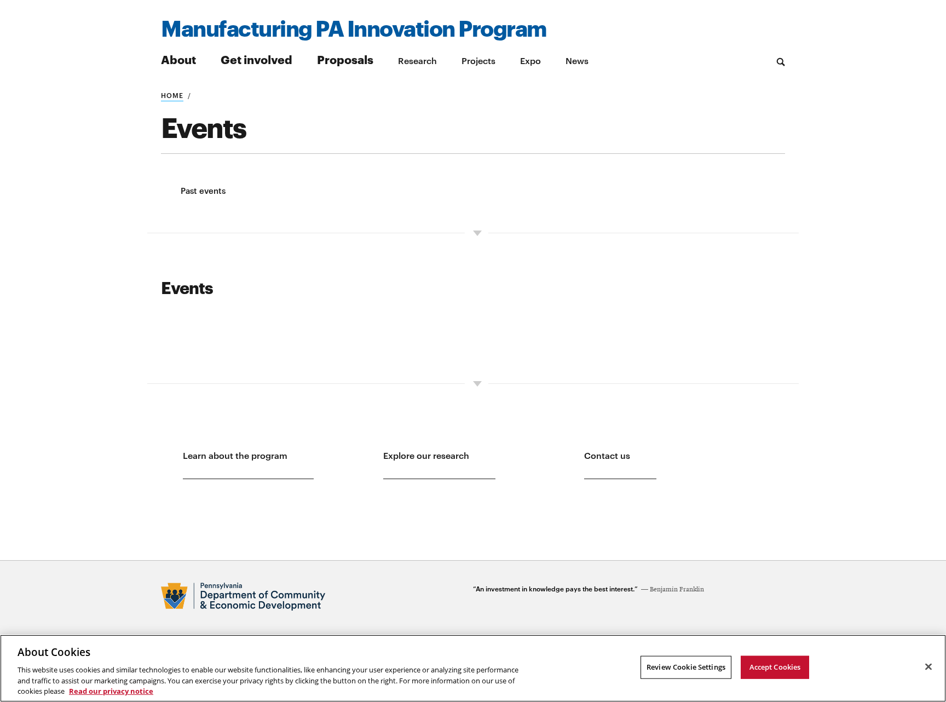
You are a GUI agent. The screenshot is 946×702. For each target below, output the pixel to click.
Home (172, 95)
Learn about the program (235, 455)
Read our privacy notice (111, 690)
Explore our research (426, 455)
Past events (203, 190)
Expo (530, 60)
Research (417, 60)
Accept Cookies (775, 667)
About (178, 59)
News (577, 60)
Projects (478, 60)
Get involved (256, 59)
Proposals (345, 59)
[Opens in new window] (317, 596)
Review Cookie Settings (686, 667)
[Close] (928, 667)
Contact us (607, 455)
